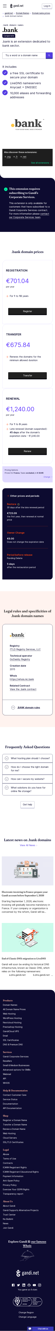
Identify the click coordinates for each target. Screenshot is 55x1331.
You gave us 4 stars (27, 1289)
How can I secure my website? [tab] (27, 778)
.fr (16, 156)
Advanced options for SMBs (17, 1069)
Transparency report (13, 1194)
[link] (13, 1285)
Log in (47, 5)
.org (9, 156)
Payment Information (13, 1176)
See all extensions (40, 162)
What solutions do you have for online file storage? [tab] (28, 789)
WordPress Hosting (12, 1018)
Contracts (8, 1163)
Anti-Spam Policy (11, 1180)
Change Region (26, 1312)
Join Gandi (8, 1228)
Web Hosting (9, 1013)
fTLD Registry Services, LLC (25, 649)
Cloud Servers (10, 1138)
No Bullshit (8, 1219)
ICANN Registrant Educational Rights (21, 1172)
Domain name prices (41, 13)
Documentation (10, 1103)
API (4, 1078)
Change (47, 477)
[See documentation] (18, 504)
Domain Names (22, 13)
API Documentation (12, 1108)
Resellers (7, 1061)
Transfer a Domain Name (15, 1124)
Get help (27, 804)
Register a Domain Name (15, 1120)
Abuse (6, 1154)
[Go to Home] (16, 6)
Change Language (28, 1317)
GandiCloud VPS (11, 1031)
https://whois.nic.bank (22, 679)
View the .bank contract (23, 689)
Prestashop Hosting (12, 1027)
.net (24, 156)
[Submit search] (49, 55)
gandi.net (9, 13)
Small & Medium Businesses (16, 1065)
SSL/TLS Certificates (13, 1142)
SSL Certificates (11, 1040)
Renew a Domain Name (14, 1129)
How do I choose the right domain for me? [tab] (30, 768)
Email (5, 1035)
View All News (27, 845)
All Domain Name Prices (14, 1009)
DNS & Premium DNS (13, 1044)
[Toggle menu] (5, 6)
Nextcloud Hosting (12, 1022)
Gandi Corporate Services (16, 1056)
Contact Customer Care (14, 1095)
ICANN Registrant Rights (15, 1167)
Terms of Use (9, 1158)
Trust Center (9, 1214)
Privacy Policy (10, 1185)
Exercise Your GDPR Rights (16, 1189)
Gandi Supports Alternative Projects (21, 1210)
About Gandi (9, 1206)
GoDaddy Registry (20, 659)
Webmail (7, 1074)
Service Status (10, 1099)
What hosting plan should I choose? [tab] (30, 758)
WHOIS (6, 1083)
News (5, 1223)
